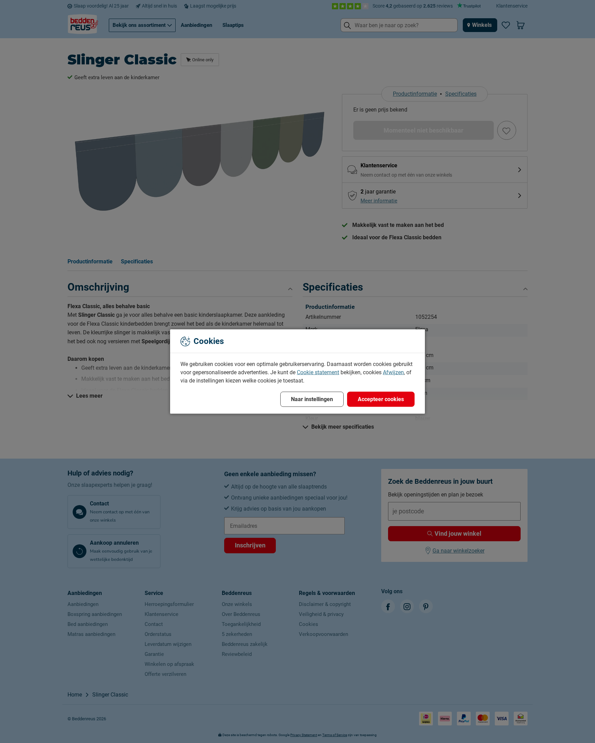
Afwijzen (393, 372)
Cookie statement (318, 372)
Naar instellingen (312, 399)
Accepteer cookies (381, 399)
